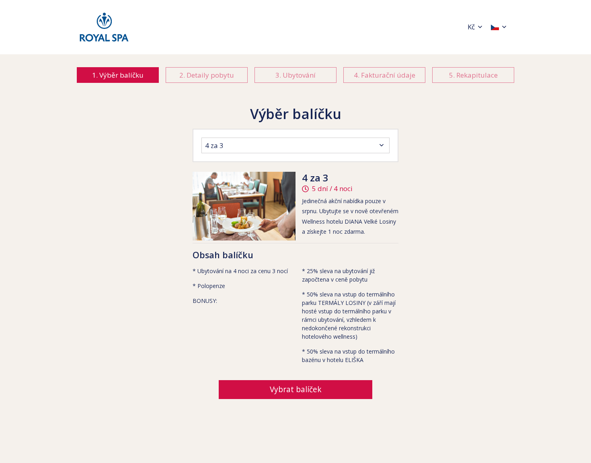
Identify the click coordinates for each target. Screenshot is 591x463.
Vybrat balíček (296, 389)
